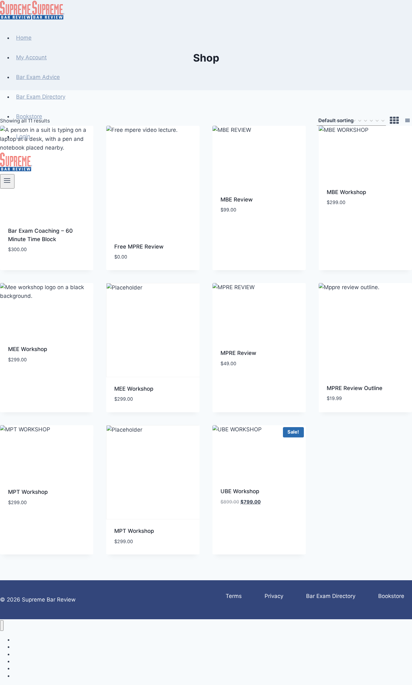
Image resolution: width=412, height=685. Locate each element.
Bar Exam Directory (40, 96)
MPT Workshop (28, 492)
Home (24, 37)
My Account (31, 57)
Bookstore (29, 116)
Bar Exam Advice (38, 77)
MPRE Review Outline (354, 388)
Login (23, 136)
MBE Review (236, 199)
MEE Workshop (27, 349)
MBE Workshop (346, 192)
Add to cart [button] (24, 268)
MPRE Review (238, 353)
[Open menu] (7, 181)
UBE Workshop (239, 491)
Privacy (274, 596)
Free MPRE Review (139, 246)
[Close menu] (2, 625)
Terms (234, 596)
